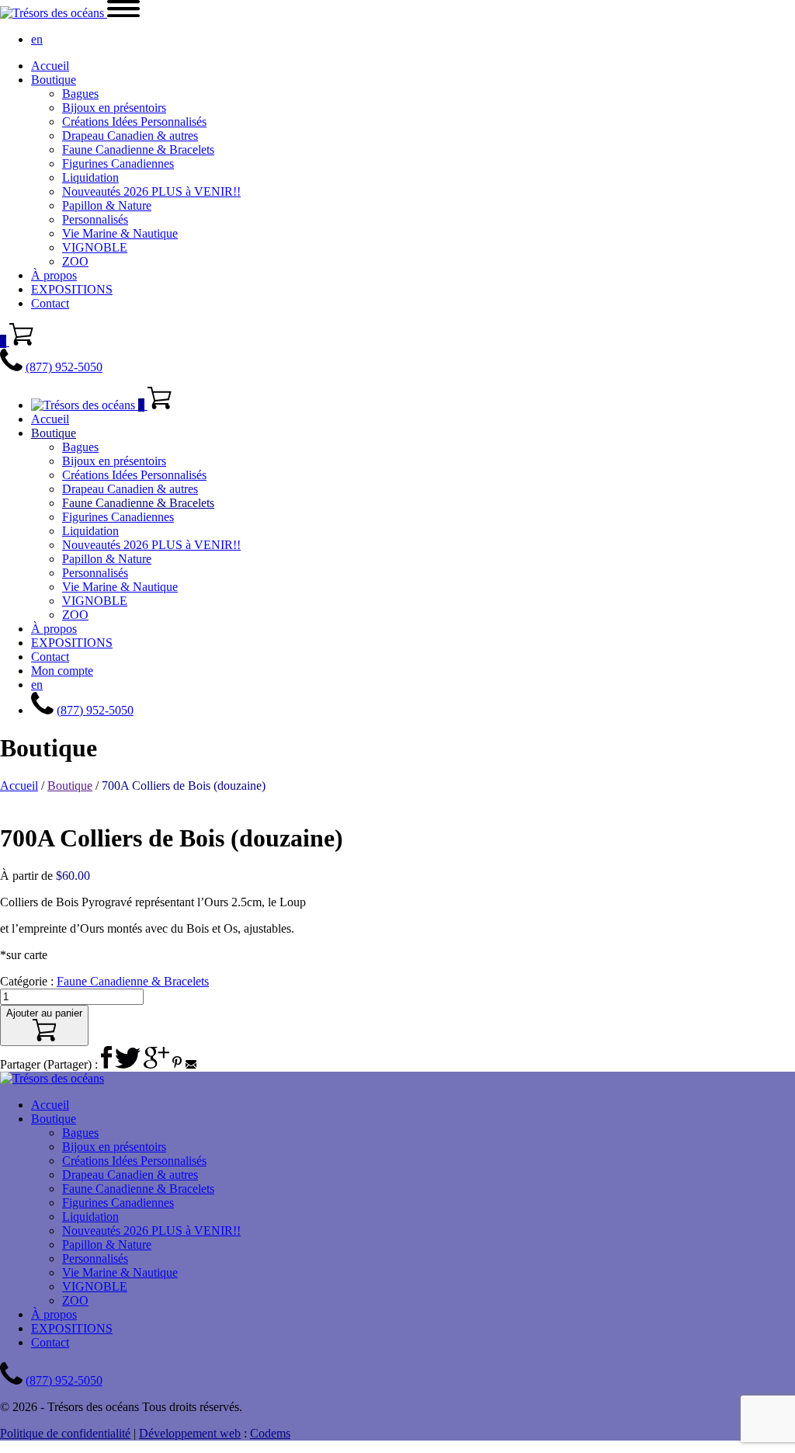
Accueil (50, 65)
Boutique (53, 79)
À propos (54, 275)
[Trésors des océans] (53, 12)
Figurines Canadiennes (118, 163)
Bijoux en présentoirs (114, 107)
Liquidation (90, 177)
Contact (50, 303)
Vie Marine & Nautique (120, 233)
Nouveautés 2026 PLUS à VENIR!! (151, 191)
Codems (270, 1433)
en (37, 39)
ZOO (75, 261)
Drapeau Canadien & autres (130, 135)
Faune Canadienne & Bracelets (138, 149)
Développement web (190, 1433)
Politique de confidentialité (65, 1433)
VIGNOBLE (94, 247)
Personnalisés (95, 219)
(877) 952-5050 (64, 367)
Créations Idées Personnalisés (134, 121)
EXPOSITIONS (72, 289)
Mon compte (62, 670)
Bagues (80, 93)
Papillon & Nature (106, 205)
